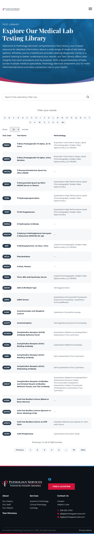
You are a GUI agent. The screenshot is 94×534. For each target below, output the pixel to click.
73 (74, 450)
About (5, 496)
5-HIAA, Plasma (24, 266)
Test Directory (9, 513)
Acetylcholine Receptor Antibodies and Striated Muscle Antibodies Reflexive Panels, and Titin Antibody (33, 384)
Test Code (6, 135)
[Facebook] (49, 479)
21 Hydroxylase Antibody (28, 224)
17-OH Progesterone (26, 212)
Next (83, 450)
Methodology (60, 135)
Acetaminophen (24, 323)
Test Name (22, 135)
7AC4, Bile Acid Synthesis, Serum (32, 277)
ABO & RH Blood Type (27, 288)
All (63, 122)
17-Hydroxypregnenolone (28, 198)
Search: (79, 96)
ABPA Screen (23, 300)
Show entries (15, 129)
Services (34, 496)
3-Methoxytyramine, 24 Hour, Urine (32, 246)
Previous (20, 450)
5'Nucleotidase (23, 256)
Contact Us (63, 496)
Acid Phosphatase (25, 434)
